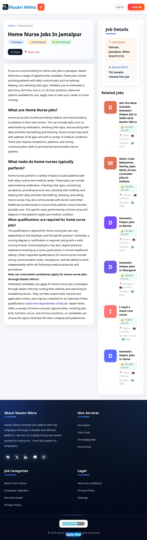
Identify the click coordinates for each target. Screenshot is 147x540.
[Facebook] (7, 457)
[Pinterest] (34, 457)
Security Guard (13, 497)
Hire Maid (84, 425)
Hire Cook (84, 432)
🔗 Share (15, 52)
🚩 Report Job (32, 52)
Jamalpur (18, 42)
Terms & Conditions (90, 483)
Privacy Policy (12, 505)
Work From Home (15, 483)
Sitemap (83, 497)
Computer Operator (16, 490)
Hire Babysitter (87, 439)
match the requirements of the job (46, 303)
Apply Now (73, 534)
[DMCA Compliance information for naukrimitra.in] (73, 524)
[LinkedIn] (25, 457)
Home (11, 25)
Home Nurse (39, 42)
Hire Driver (84, 446)
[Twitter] (16, 457)
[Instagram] (43, 457)
